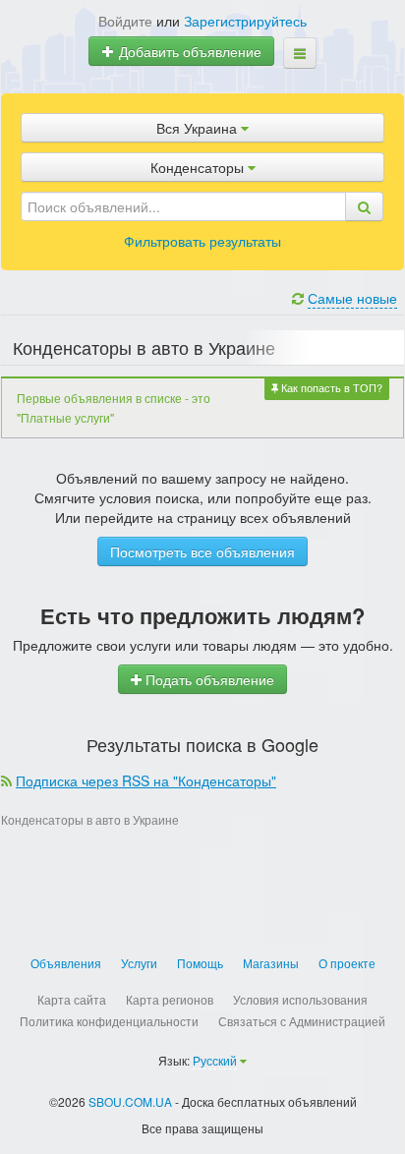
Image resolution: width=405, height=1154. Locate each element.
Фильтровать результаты (202, 241)
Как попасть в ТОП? (330, 387)
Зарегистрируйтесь (245, 20)
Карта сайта (71, 999)
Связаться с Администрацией (301, 1020)
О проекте (347, 962)
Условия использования (300, 999)
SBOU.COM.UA (130, 1101)
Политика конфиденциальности (109, 1020)
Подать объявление (208, 679)
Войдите (125, 20)
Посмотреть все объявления (202, 551)
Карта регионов (169, 999)
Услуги (139, 962)
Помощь (200, 962)
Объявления (65, 962)
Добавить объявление (188, 51)
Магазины (271, 962)
